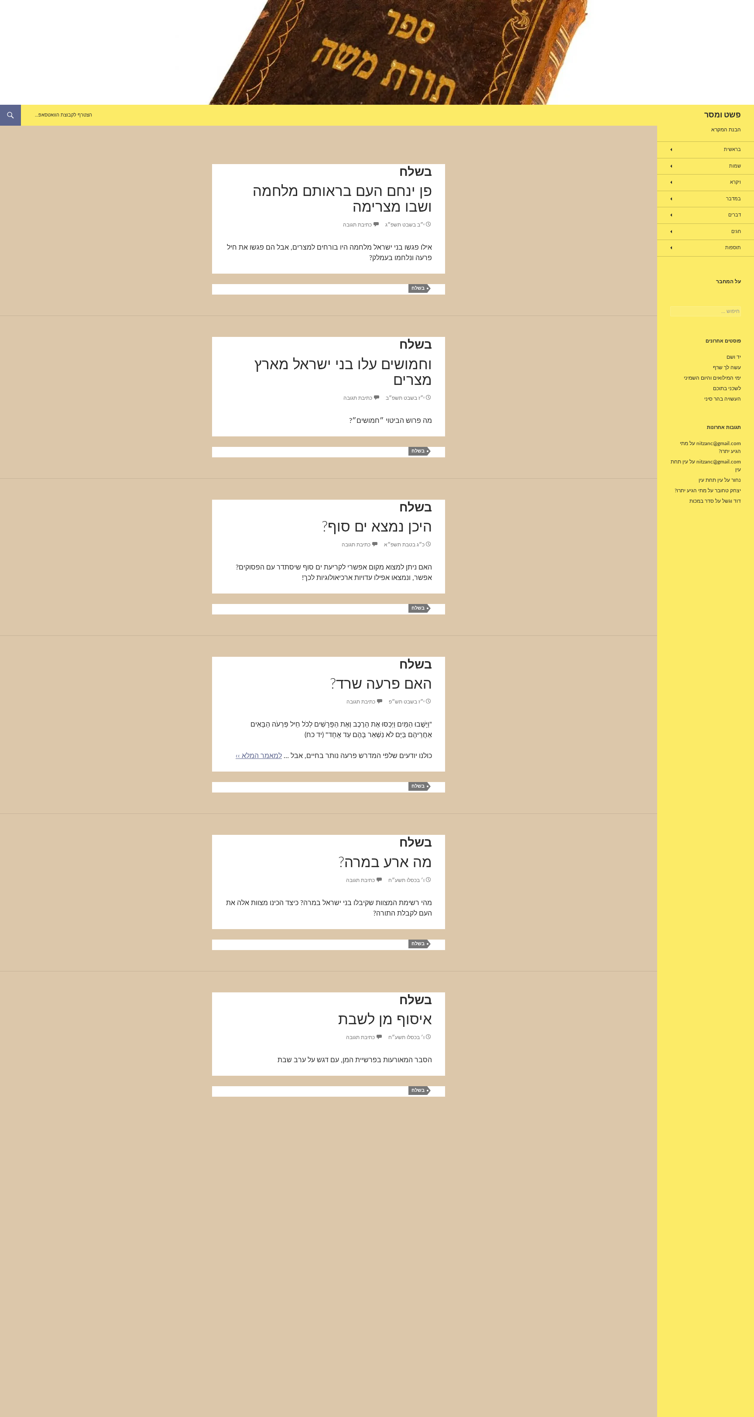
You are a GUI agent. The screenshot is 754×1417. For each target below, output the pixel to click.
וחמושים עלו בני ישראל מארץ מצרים (343, 372)
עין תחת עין (711, 480)
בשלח (415, 172)
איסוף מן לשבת (385, 1019)
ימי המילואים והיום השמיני (712, 378)
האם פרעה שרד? (381, 684)
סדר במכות (701, 501)
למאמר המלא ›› (259, 755)
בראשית (732, 149)
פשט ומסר (722, 115)
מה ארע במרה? (385, 862)
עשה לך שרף (727, 367)
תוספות (733, 247)
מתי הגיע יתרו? (690, 490)
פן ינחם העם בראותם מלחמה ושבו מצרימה (342, 199)
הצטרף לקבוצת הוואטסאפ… (63, 115)
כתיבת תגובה (357, 224)
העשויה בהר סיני (722, 398)
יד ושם (734, 357)
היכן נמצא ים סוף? (377, 527)
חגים (736, 231)
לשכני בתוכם (727, 388)
